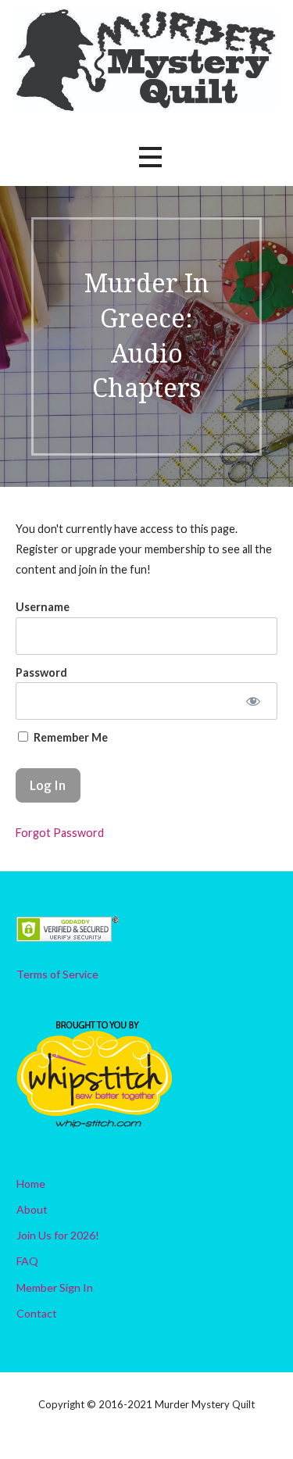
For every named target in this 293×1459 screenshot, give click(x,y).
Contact (36, 1313)
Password (41, 672)
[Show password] (253, 701)
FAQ (27, 1261)
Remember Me (69, 737)
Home (30, 1183)
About (32, 1209)
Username (43, 606)
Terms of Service (57, 974)
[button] (150, 157)
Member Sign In (54, 1287)
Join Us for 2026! (57, 1235)
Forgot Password (60, 832)
